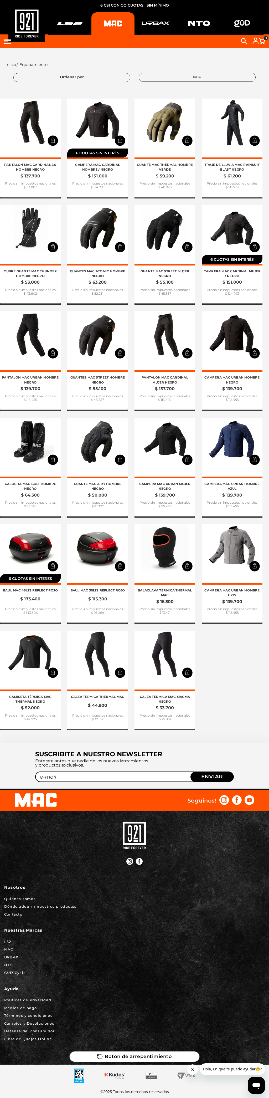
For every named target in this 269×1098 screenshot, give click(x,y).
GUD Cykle (15, 973)
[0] (262, 41)
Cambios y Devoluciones (29, 1023)
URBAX (11, 957)
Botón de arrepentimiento (138, 1056)
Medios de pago (20, 1008)
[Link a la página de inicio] (10, 64)
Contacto (13, 914)
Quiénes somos (20, 899)
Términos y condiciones (28, 1015)
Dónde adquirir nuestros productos (40, 906)
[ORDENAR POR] (71, 77)
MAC (8, 949)
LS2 (7, 941)
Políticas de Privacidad (27, 1000)
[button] (53, 140)
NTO (8, 965)
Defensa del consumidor (29, 1031)
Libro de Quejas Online (28, 1039)
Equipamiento (33, 64)
